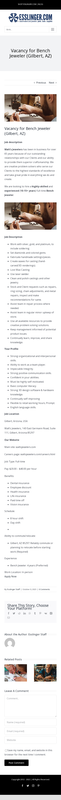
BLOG (40, 4)
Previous (41, 82)
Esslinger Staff (13, 589)
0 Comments (44, 589)
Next (51, 82)
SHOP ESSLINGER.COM (27, 4)
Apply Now (10, 576)
